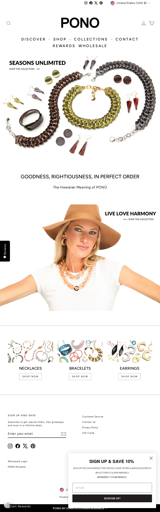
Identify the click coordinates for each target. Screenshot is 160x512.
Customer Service (92, 416)
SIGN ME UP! (112, 498)
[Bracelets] (80, 351)
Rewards (64, 46)
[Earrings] (129, 351)
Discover (34, 39)
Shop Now (129, 376)
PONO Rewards (17, 466)
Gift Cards (88, 433)
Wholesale (92, 46)
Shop (60, 39)
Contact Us (89, 422)
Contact (127, 39)
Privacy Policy (90, 427)
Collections (92, 39)
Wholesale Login (18, 461)
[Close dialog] (151, 458)
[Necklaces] (30, 351)
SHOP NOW (30, 376)
